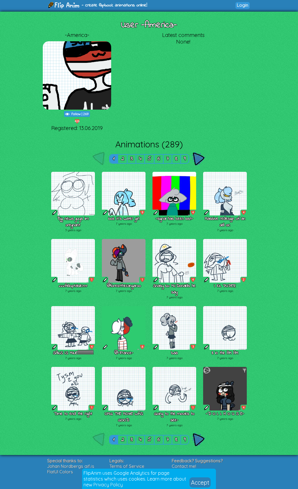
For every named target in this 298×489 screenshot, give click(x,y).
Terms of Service (126, 466)
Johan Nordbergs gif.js (70, 466)
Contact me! (184, 466)
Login (242, 5)
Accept (200, 482)
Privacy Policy (108, 485)
